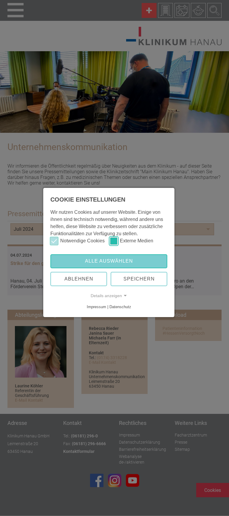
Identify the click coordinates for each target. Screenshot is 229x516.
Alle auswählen (109, 261)
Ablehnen (78, 278)
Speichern (139, 278)
